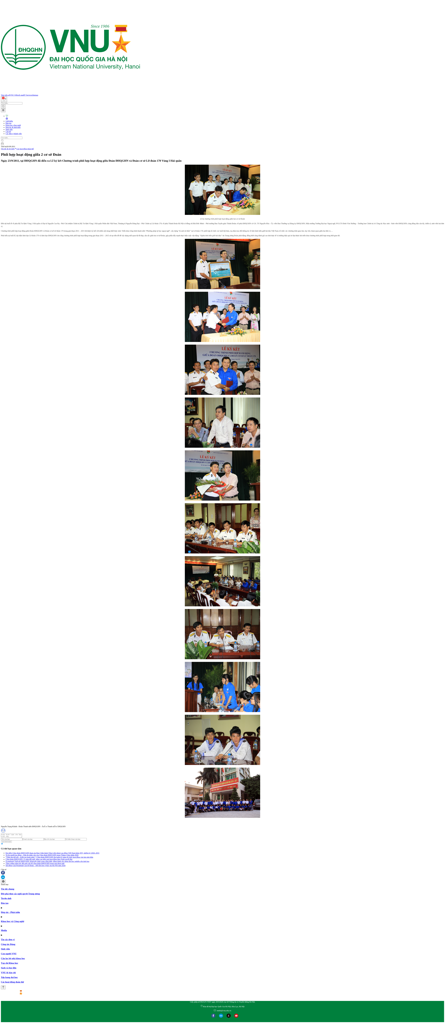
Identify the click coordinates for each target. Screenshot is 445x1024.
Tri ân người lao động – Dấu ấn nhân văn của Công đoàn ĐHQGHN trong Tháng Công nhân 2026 (42, 855)
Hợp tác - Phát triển (10, 912)
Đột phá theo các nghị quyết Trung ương (20, 894)
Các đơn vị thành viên (14, 134)
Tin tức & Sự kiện (7, 149)
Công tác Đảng (8, 944)
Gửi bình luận (6, 842)
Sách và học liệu (8, 968)
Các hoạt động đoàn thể (25, 149)
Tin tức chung (7, 889)
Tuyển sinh (6, 898)
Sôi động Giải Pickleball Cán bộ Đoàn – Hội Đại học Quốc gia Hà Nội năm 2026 (35, 866)
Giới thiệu (9, 121)
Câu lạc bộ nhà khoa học (13, 958)
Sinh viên (9, 129)
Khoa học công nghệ (13, 125)
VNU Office (14, 95)
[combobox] (4, 99)
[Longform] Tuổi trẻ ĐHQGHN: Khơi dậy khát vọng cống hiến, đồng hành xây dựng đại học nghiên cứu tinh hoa (47, 861)
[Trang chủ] (70, 93)
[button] (222, 873)
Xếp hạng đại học (9, 977)
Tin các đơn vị (8, 939)
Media (4, 930)
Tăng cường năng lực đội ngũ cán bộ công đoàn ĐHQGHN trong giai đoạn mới (35, 863)
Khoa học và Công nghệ (12, 921)
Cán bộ (8, 132)
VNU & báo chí (8, 972)
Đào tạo (8, 123)
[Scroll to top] (3, 987)
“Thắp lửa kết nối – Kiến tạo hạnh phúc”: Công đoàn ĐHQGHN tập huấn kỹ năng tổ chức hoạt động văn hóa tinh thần (49, 857)
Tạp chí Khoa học (9, 963)
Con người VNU (9, 953)
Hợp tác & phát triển (13, 127)
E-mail (21, 95)
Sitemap (35, 95)
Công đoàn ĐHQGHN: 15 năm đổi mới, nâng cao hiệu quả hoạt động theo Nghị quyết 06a (39, 859)
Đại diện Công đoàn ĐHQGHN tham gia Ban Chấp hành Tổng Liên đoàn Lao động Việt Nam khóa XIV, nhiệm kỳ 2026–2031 (52, 853)
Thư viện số (5, 95)
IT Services (28, 95)
